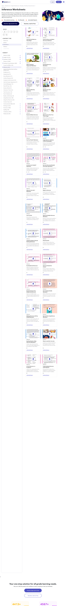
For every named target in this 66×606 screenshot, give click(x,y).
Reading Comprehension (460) (10, 63)
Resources (5, 40)
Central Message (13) (8, 84)
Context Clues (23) (7, 101)
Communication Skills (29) (9, 103)
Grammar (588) (7, 107)
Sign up (58, 1)
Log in (52, 1)
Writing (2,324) (7, 105)
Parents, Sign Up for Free (10, 23)
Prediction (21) (6, 72)
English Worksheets (15, 5)
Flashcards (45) (7, 113)
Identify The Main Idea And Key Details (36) (10, 70)
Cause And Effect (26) (8, 65)
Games (5, 42)
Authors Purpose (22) (8, 78)
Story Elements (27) (7, 76)
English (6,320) (6, 57)
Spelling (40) (6, 109)
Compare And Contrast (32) (9, 80)
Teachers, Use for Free (30, 23)
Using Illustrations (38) (8, 97)
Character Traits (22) (8, 90)
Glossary (5, 46)
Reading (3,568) (7, 59)
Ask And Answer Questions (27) (10, 82)
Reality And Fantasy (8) (8, 95)
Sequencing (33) (7, 74)
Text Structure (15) (7, 92)
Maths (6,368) (6, 55)
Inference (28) (6, 67)
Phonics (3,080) (7, 61)
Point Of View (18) (7, 86)
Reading (21, 5)
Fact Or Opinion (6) (7, 93)
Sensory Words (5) (7, 88)
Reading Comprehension (29, 5)
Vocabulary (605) (7, 111)
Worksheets (7, 5)
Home (3, 5)
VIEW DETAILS (29, 48)
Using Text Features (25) (8, 99)
